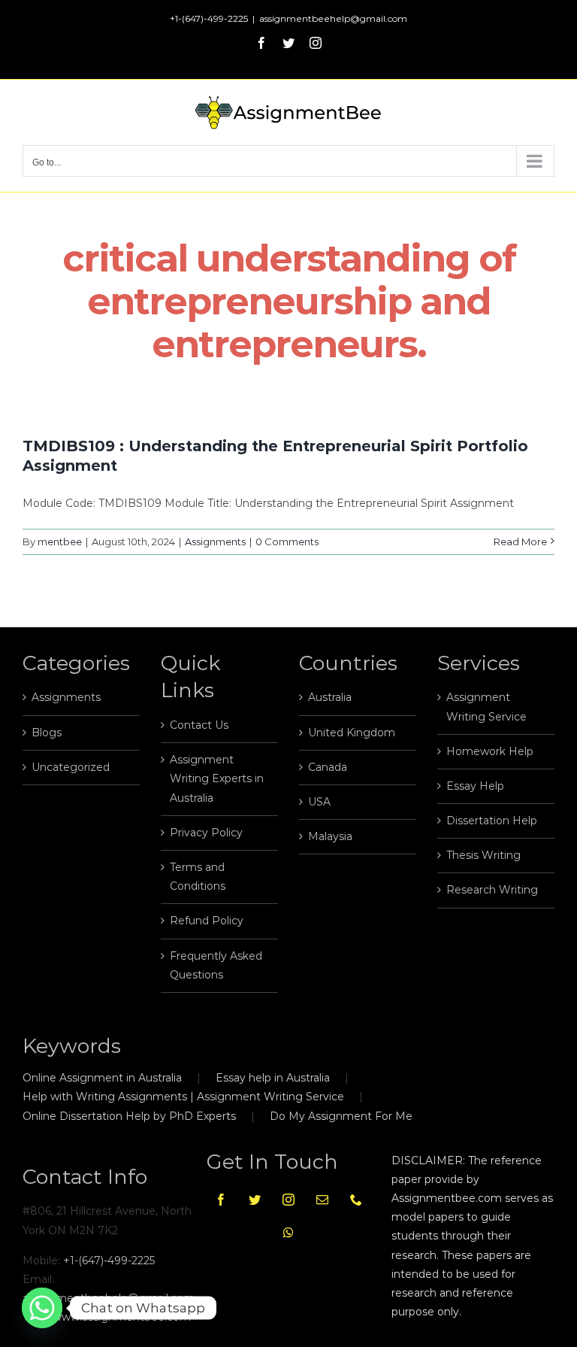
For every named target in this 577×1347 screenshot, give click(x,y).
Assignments (215, 541)
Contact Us (199, 725)
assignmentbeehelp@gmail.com (333, 18)
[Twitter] (254, 1199)
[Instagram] (288, 1199)
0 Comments (287, 541)
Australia (330, 697)
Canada (327, 767)
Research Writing (492, 889)
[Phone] (356, 1199)
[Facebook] (221, 1199)
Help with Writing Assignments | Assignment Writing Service (183, 1096)
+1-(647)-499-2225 (109, 1260)
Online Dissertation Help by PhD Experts (129, 1116)
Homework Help (489, 751)
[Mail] (322, 1199)
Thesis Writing (483, 855)
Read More (520, 541)
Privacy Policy (206, 832)
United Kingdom (351, 732)
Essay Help (475, 786)
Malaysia (330, 836)
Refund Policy (206, 920)
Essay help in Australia (273, 1078)
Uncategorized (71, 767)
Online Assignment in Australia (102, 1078)
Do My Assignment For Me (341, 1116)
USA (319, 802)
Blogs (47, 732)
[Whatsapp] (288, 1232)
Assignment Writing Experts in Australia (217, 778)
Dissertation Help (491, 820)
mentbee (60, 541)
